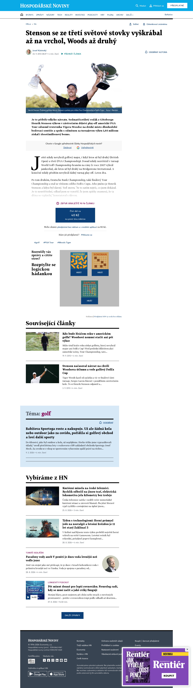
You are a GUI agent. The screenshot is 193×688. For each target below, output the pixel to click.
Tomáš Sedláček (35, 552)
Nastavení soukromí (110, 650)
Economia (81, 650)
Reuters (115, 110)
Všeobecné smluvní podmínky (114, 654)
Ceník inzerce (82, 659)
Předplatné (177, 5)
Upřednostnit (87, 148)
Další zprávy (72, 615)
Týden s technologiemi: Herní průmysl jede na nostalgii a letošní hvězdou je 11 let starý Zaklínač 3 (88, 524)
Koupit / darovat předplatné (147, 641)
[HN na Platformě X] (44, 660)
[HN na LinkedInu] (57, 660)
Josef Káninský (39, 50)
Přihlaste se (86, 235)
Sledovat (67, 148)
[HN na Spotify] (61, 660)
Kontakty (80, 641)
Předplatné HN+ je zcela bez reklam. (108, 316)
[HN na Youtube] (65, 660)
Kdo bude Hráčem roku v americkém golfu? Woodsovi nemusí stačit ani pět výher (87, 337)
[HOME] (21, 14)
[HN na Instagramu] (52, 660)
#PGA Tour (49, 242)
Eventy (138, 645)
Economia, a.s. (46, 645)
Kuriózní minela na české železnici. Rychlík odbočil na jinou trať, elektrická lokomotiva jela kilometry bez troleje (89, 492)
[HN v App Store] (57, 674)
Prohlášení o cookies (110, 645)
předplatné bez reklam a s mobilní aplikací (77, 227)
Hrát (79, 272)
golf (46, 414)
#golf (37, 242)
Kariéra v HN (82, 654)
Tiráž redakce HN (84, 645)
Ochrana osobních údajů (112, 641)
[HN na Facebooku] (48, 660)
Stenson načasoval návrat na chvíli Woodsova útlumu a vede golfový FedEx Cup (88, 369)
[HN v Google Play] (37, 674)
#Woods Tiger (64, 242)
